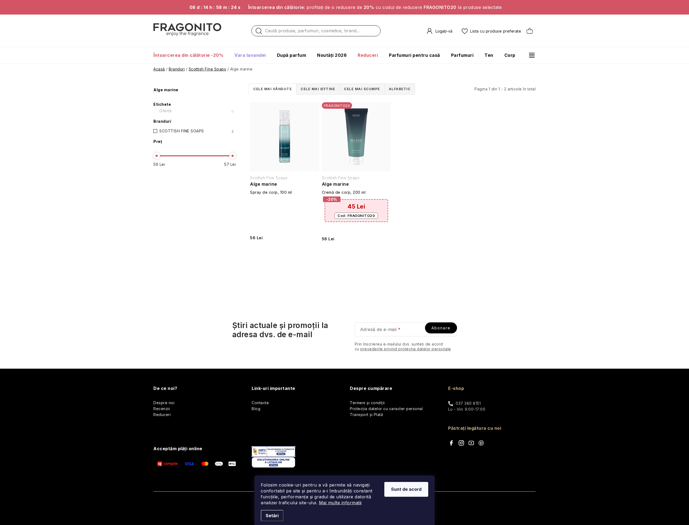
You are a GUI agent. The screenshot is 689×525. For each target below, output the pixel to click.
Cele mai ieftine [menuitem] (318, 89)
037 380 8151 (468, 403)
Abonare (441, 328)
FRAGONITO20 (356, 215)
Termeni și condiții (367, 402)
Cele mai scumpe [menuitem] (362, 89)
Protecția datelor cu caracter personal (386, 408)
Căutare (258, 32)
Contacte (260, 402)
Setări (272, 515)
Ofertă (196, 110)
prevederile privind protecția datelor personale (405, 349)
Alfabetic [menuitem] (400, 89)
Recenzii (161, 408)
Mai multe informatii (340, 502)
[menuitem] (191, 55)
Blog (256, 408)
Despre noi (163, 402)
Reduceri (162, 414)
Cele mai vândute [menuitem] (272, 89)
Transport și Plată (366, 414)
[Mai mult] (530, 55)
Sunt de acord (406, 489)
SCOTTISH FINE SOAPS (196, 131)
